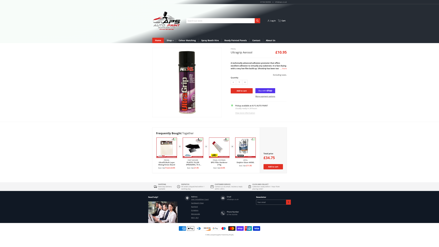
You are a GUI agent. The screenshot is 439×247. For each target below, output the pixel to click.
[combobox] (222, 20)
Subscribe (288, 202)
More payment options (265, 96)
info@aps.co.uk (281, 2)
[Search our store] (257, 20)
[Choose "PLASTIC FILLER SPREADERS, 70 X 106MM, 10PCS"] (201, 139)
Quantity (234, 77)
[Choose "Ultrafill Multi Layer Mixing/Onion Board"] (175, 139)
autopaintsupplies (215, 235)
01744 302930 (265, 2)
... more (283, 68)
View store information (245, 113)
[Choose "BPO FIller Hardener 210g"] (227, 139)
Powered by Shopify (227, 235)
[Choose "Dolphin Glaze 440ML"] (254, 139)
